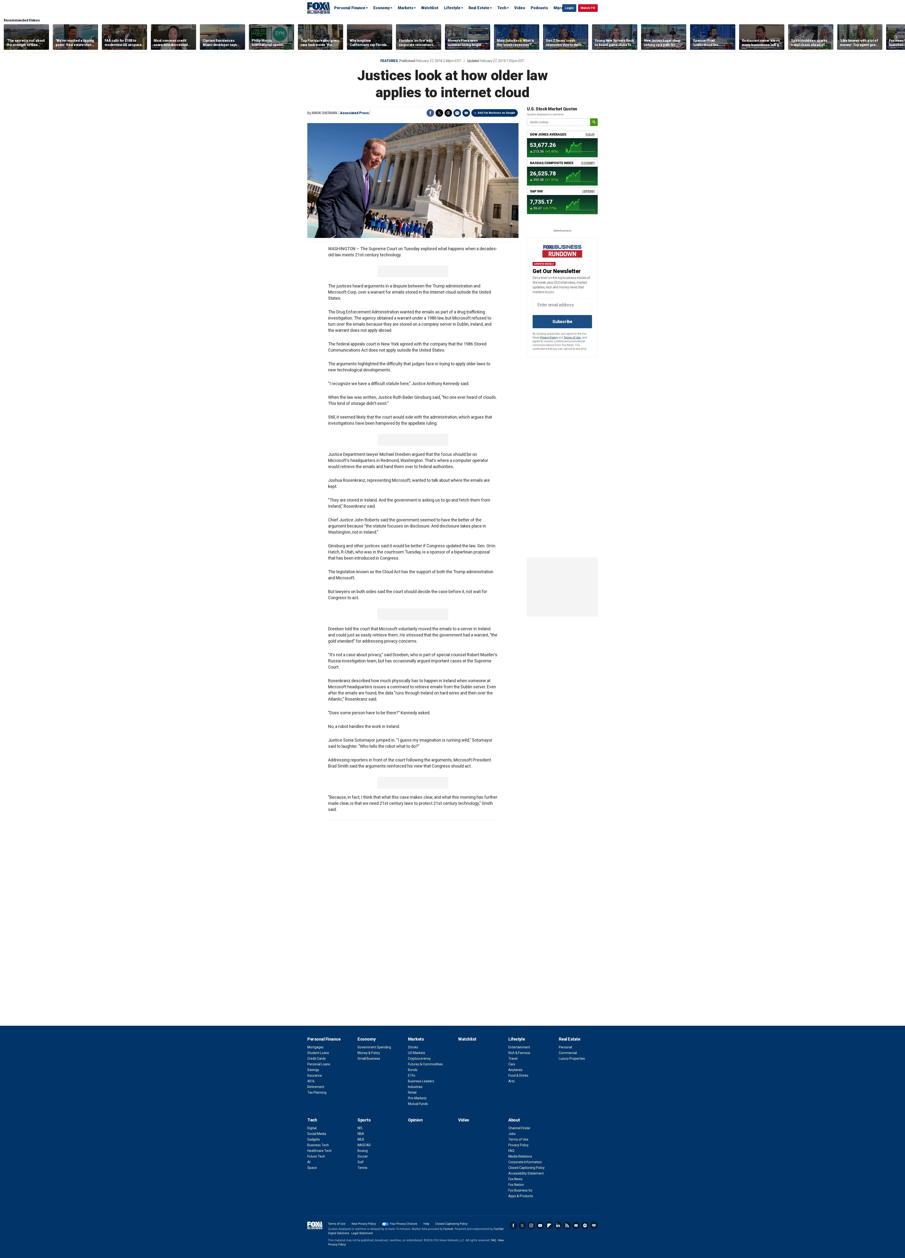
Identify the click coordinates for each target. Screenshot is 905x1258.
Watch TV (588, 8)
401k (311, 1081)
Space (312, 1168)
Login (569, 8)
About (514, 1119)
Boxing (363, 1151)
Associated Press (354, 113)
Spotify (585, 1225)
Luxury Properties (572, 1058)
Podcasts (539, 8)
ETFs (411, 1075)
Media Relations (520, 1156)
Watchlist (429, 8)
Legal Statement (362, 1233)
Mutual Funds (418, 1104)
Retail (412, 1092)
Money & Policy (369, 1053)
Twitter (439, 113)
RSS (567, 1225)
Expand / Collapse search (557, 8)
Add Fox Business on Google (496, 112)
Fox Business (318, 8)
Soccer (363, 1156)
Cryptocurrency (419, 1058)
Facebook (430, 113)
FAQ (511, 1151)
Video (519, 8)
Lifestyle (452, 8)
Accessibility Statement (526, 1173)
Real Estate (479, 8)
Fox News (515, 1179)
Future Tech (316, 1156)
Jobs (512, 1134)
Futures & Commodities (425, 1064)
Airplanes (515, 1070)
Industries (415, 1087)
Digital (312, 1128)
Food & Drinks (518, 1075)
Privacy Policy (549, 337)
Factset (448, 1229)
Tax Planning (316, 1092)
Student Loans (318, 1053)
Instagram (531, 1225)
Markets (405, 8)
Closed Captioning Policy (526, 1168)
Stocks (413, 1047)
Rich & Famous (519, 1053)
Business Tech (318, 1145)
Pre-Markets (417, 1098)
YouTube (540, 1225)
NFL (360, 1128)
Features (389, 61)
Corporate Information (525, 1162)
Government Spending (374, 1047)
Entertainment (519, 1047)
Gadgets (313, 1139)
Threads (448, 113)
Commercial (568, 1053)
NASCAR (364, 1145)
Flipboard (549, 1225)
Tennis (362, 1168)
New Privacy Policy (364, 1223)
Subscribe (562, 321)
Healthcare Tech (319, 1151)
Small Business (369, 1058)
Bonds (412, 1070)
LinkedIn (558, 1225)
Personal (565, 1047)
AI (308, 1162)
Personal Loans (318, 1064)
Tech (501, 8)
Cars (511, 1064)
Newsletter (576, 1225)
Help (426, 1223)
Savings (313, 1070)
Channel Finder (519, 1128)
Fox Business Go (520, 1190)
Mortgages (315, 1047)
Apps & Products (520, 1196)
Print (457, 113)
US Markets (416, 1053)
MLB (361, 1139)
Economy (381, 8)
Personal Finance (349, 8)
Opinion (415, 1119)
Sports (364, 1119)
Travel (513, 1058)
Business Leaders (421, 1081)
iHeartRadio (594, 1225)
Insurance (314, 1075)
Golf (361, 1162)
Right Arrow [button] (896, 37)
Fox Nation (516, 1185)
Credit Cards (316, 1058)
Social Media (316, 1134)
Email (466, 113)
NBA (361, 1134)
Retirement (315, 1087)
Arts (511, 1081)
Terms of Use (572, 337)
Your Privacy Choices (403, 1223)
